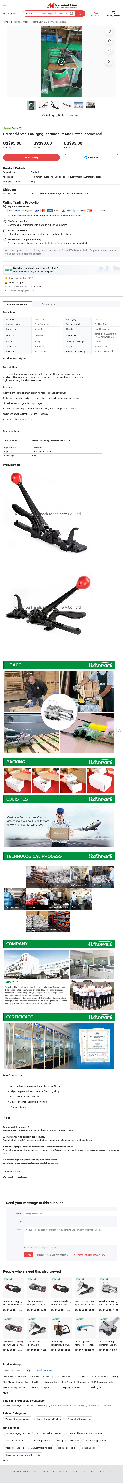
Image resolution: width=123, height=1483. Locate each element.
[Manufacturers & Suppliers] (61, 5)
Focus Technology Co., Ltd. (42, 1471)
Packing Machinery (39, 22)
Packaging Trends (89, 1447)
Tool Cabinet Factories (15, 1440)
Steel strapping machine (14, 1387)
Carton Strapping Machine (49, 1418)
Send (28, 1254)
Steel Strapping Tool (41, 1440)
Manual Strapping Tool (41, 1447)
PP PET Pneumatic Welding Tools (17, 1376)
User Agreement (78, 1471)
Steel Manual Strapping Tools (16, 1381)
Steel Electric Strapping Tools (45, 1381)
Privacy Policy (106, 1471)
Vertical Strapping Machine (17, 1418)
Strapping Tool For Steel (68, 1440)
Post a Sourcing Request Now (89, 1254)
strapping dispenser (71, 1387)
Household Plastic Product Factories (86, 1433)
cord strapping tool (41, 1387)
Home (5, 22)
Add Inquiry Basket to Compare (62, 115)
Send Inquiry (31, 157)
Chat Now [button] (93, 157)
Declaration (92, 1471)
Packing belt (96, 1387)
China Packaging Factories (17, 1433)
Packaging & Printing (19, 22)
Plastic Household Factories (50, 1433)
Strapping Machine (58, 22)
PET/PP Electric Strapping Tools (76, 1376)
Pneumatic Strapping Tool (80, 1418)
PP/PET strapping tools (102, 1381)
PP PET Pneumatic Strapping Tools (105, 1376)
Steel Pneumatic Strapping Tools (76, 1381)
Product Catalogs (45, 1370)
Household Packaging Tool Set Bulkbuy (23, 1455)
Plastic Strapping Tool (96, 1440)
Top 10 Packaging (66, 1447)
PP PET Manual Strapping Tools (47, 1376)
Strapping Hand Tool (14, 1447)
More (5, 1460)
